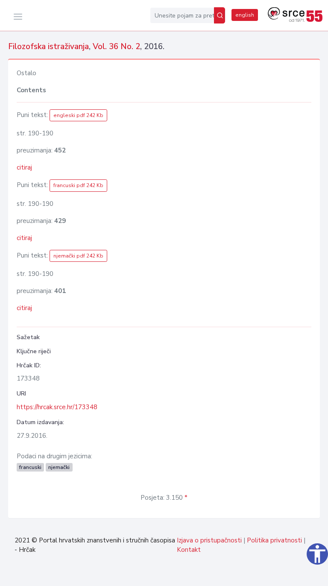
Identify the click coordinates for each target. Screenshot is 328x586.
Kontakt (189, 549)
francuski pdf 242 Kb (78, 185)
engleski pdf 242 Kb (78, 115)
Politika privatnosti (274, 540)
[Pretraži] (219, 15)
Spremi (300, 575)
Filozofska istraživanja (48, 46)
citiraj (24, 167)
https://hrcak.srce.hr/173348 (57, 407)
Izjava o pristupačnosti (209, 540)
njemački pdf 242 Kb (78, 255)
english (244, 15)
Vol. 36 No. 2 (116, 46)
